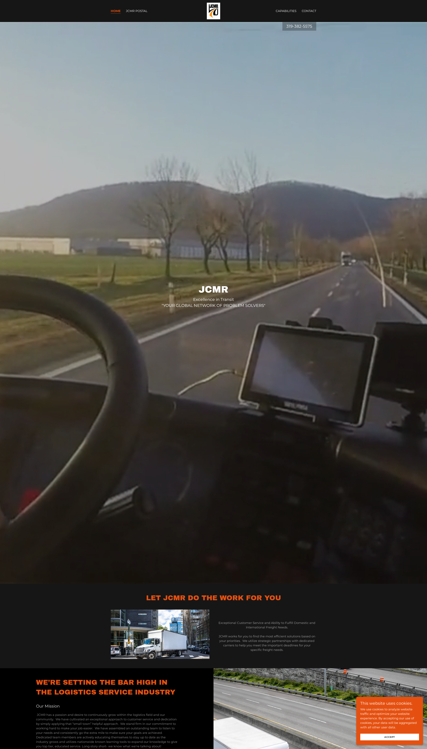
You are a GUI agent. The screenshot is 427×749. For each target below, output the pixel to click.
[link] (213, 11)
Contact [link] (309, 11)
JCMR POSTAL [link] (136, 11)
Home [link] (116, 11)
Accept (389, 737)
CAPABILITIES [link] (286, 11)
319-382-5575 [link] (299, 26)
